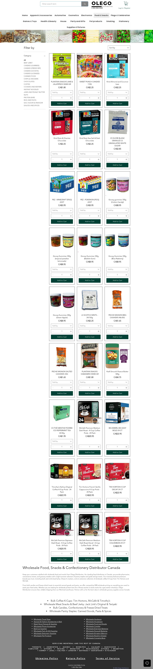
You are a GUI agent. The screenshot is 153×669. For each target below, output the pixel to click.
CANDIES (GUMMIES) (31, 66)
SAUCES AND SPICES (31, 105)
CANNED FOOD (30, 76)
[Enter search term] (84, 3)
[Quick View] (62, 66)
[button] (126, 3)
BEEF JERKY (28, 63)
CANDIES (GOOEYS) (31, 71)
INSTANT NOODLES (31, 89)
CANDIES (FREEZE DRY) (32, 68)
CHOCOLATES (29, 82)
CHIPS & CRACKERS (31, 79)
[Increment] (71, 98)
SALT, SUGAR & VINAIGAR (33, 103)
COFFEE (27, 84)
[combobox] (119, 48)
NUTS (26, 95)
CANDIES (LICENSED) (31, 73)
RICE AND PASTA (30, 100)
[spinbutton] (62, 98)
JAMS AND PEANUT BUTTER (34, 92)
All (25, 60)
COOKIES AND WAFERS (32, 87)
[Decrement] (52, 98)
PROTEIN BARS (29, 97)
